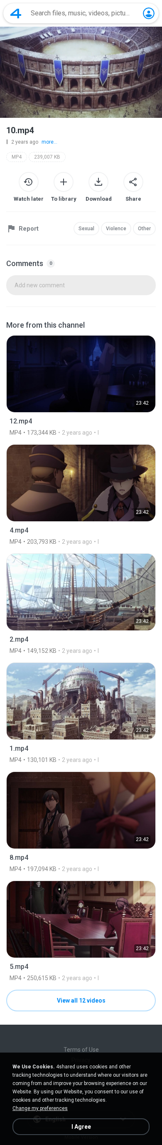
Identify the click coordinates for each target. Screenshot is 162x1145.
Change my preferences (40, 1108)
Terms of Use (81, 1049)
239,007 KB (47, 157)
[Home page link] (15, 13)
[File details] (81, 385)
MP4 (17, 157)
